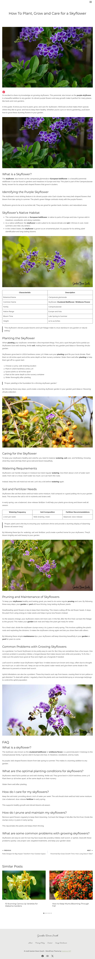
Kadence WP (66, 951)
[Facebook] (43, 956)
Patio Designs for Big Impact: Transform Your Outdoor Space (24, 852)
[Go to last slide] (5, 891)
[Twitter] (52, 956)
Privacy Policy (40, 943)
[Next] (89, 891)
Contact (50, 943)
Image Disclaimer (61, 943)
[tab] (43, 913)
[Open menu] (90, 2)
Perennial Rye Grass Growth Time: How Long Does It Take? (71, 852)
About (30, 943)
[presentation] (24, 885)
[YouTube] (47, 956)
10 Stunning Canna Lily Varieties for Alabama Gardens (21, 905)
